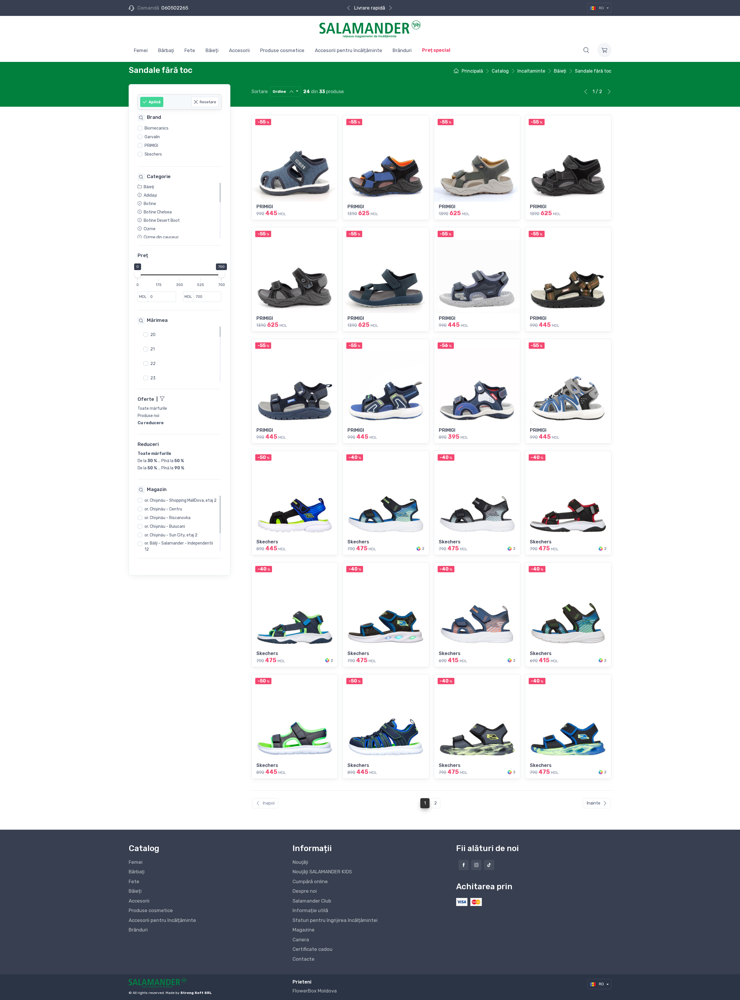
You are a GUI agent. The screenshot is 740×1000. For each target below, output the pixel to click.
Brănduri (138, 930)
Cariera (301, 939)
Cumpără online (310, 881)
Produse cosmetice (151, 910)
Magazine (303, 930)
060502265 (174, 8)
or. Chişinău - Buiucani (165, 526)
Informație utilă (310, 910)
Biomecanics (157, 128)
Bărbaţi (137, 871)
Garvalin (152, 136)
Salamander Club (312, 901)
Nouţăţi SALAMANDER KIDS (322, 871)
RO (601, 8)
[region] (179, 141)
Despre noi (305, 891)
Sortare (259, 91)
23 (153, 378)
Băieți (135, 891)
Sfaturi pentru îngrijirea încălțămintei (335, 920)
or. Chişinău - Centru (163, 509)
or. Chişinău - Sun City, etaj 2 (171, 535)
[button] (586, 50)
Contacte (303, 959)
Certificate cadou (312, 949)
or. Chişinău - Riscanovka (167, 518)
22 (153, 363)
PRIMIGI (151, 145)
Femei (136, 862)
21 (152, 349)
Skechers (153, 154)
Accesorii (139, 901)
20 (153, 334)
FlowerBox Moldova (315, 991)
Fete (134, 881)
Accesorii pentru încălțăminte (162, 920)
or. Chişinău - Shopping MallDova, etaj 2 (181, 500)
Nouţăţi (300, 862)
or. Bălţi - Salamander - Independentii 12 (179, 546)
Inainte (593, 803)
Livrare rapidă (369, 8)
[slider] (137, 275)
